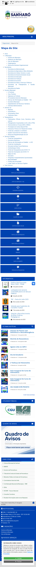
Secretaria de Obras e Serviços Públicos (20, 82)
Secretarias (8, 67)
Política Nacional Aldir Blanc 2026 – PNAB (18, 283)
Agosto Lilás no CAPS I (18, 347)
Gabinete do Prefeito (14, 96)
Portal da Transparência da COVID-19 (19, 150)
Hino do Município (13, 61)
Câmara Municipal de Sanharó (12, 463)
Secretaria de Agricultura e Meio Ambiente (20, 71)
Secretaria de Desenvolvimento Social (19, 75)
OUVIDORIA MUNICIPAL (18, 190)
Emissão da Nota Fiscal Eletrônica (18, 146)
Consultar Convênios (9, 494)
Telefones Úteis (12, 115)
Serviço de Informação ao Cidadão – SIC (20, 100)
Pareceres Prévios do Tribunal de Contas (20, 129)
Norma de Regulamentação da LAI (18, 134)
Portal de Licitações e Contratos (17, 131)
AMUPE (6, 466)
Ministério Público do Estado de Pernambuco (15, 477)
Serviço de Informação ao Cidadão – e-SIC (20, 142)
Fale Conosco (9, 165)
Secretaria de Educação (15, 77)
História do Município (14, 57)
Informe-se (8, 107)
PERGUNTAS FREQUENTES (18, 270)
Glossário (6, 1)
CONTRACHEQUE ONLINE (18, 225)
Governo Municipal (10, 90)
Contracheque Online (14, 148)
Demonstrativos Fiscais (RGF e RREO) (19, 125)
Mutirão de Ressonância (19, 339)
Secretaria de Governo (14, 80)
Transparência (9, 117)
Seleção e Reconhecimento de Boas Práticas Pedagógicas (20, 315)
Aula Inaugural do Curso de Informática (20, 371)
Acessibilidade (30, 1)
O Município (8, 55)
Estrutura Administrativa (15, 106)
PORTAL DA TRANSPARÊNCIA (18, 172)
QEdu (5, 487)
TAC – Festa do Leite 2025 (19, 299)
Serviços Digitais (10, 136)
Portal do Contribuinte (14, 144)
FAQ (13, 1)
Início (6, 54)
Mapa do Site (20, 1)
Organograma (12, 63)
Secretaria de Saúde (14, 88)
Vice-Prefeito (12, 94)
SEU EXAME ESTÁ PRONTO (19, 387)
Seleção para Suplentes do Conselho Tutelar (20, 307)
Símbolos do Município (14, 59)
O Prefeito (11, 92)
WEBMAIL (18, 252)
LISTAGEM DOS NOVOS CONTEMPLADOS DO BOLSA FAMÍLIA (21, 291)
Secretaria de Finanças (14, 79)
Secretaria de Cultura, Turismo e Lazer (19, 73)
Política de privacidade (14, 161)
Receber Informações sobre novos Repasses (16, 497)
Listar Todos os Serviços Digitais (18, 163)
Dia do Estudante (16, 355)
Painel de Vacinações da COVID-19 (18, 152)
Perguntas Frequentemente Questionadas (20, 157)
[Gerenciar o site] (33, 503)
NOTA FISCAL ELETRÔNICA (18, 243)
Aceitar (19, 558)
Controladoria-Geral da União (11, 480)
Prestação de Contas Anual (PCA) (18, 127)
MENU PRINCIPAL (8, 36)
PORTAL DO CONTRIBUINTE (18, 234)
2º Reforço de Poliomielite (20, 363)
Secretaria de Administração (16, 69)
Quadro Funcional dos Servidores (17, 132)
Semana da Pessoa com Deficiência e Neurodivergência (22, 331)
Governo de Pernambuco (10, 470)
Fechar (19, 561)
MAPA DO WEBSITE (18, 261)
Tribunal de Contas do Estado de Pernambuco (16, 473)
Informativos (11, 111)
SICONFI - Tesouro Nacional (11, 491)
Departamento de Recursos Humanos (19, 104)
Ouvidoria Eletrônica (14, 140)
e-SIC (18, 199)
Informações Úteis (13, 113)
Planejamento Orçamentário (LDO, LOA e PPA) (21, 123)
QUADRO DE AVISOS (18, 217)
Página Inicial (6, 43)
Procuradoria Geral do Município (17, 98)
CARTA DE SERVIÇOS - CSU (18, 181)
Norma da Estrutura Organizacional (18, 65)
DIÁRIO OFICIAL (18, 208)
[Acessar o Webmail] (31, 503)
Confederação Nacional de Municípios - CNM (15, 484)
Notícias (10, 109)
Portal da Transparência (15, 138)
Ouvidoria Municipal (13, 102)
